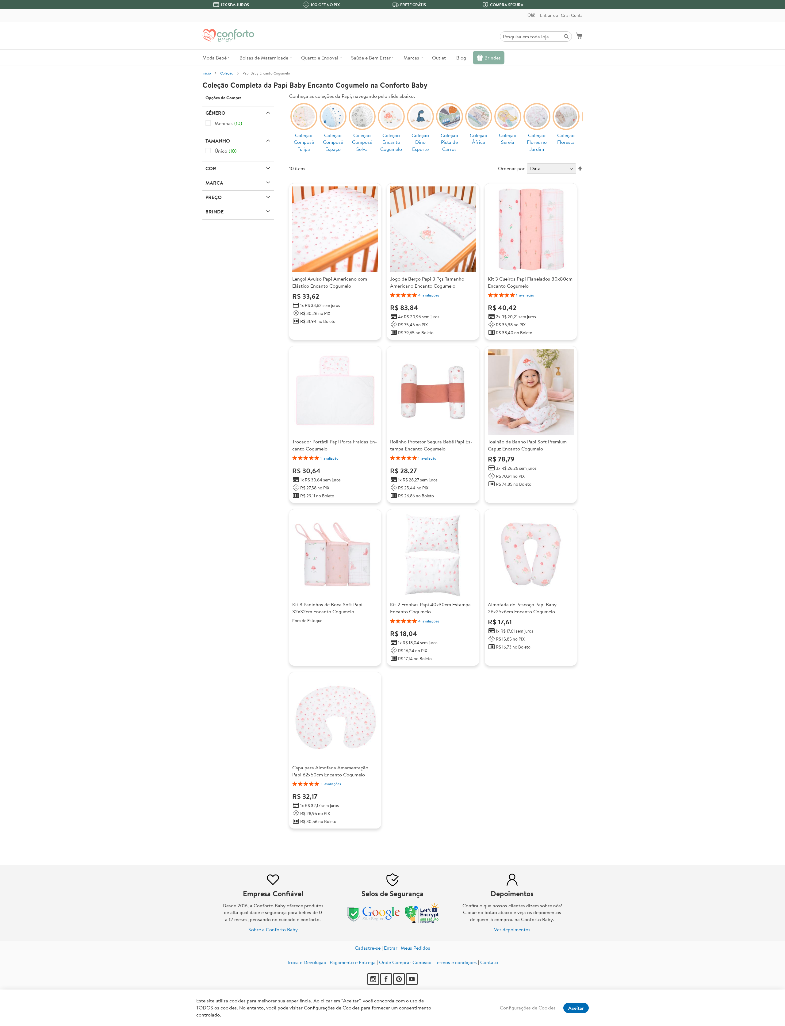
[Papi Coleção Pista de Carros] (449, 122)
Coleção (226, 73)
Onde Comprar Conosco (405, 962)
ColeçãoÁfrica (478, 139)
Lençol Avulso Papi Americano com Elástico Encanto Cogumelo (329, 282)
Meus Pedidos (415, 947)
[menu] (392, 57)
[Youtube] (412, 983)
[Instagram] (373, 983)
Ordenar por (511, 168)
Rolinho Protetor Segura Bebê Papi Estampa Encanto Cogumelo (431, 445)
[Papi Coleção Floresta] (566, 122)
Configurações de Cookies (528, 1007)
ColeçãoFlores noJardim (537, 142)
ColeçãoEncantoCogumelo (391, 142)
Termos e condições (456, 962)
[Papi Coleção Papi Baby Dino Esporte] (420, 122)
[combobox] (536, 36)
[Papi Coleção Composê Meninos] (333, 122)
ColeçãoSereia (507, 139)
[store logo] (228, 35)
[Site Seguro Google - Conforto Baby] (374, 921)
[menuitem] (216, 57)
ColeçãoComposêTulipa (304, 142)
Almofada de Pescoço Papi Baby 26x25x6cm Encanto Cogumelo (522, 608)
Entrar (546, 15)
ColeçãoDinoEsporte (420, 142)
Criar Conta (572, 15)
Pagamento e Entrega (353, 962)
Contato (489, 962)
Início (206, 73)
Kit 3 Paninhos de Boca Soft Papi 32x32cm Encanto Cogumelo (327, 608)
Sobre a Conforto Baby (273, 929)
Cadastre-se (368, 947)
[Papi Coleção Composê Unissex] (362, 122)
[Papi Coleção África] (478, 122)
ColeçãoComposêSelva (362, 142)
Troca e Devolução (306, 962)
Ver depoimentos (512, 929)
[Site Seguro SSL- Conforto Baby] (422, 921)
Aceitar (576, 1008)
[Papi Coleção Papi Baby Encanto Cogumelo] (391, 122)
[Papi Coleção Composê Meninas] (304, 122)
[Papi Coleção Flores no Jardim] (537, 122)
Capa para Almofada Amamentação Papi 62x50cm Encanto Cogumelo (330, 771)
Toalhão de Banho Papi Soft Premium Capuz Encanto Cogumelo (527, 445)
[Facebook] (386, 983)
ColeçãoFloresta (566, 139)
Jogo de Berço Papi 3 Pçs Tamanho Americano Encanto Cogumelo (427, 282)
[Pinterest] (399, 983)
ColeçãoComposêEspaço (333, 142)
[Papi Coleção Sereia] (508, 122)
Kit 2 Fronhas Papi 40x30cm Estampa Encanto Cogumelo (430, 608)
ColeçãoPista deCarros (449, 142)
